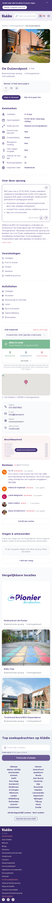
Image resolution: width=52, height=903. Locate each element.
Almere (38, 767)
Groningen (14, 790)
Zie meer (25, 361)
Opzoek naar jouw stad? (26, 819)
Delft (13, 778)
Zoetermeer (13, 807)
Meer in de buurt (11, 97)
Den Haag (13, 781)
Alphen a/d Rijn (14, 769)
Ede (38, 784)
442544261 (14, 429)
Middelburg (13, 799)
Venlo (38, 804)
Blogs (4, 846)
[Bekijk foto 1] (26, 46)
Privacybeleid (7, 873)
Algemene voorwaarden (12, 870)
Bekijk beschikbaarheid (26, 450)
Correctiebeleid (8, 866)
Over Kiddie (7, 840)
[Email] (13, 899)
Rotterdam (14, 801)
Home (4, 26)
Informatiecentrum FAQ (12, 853)
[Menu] (48, 16)
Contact (5, 860)
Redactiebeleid (8, 863)
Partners (5, 849)
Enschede (38, 787)
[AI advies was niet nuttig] (46, 218)
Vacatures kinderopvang (12, 893)
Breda (38, 775)
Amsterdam (13, 772)
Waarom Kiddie (8, 886)
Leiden (14, 796)
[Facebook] (3, 899)
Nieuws (5, 843)
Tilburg (38, 801)
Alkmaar (14, 767)
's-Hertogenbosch (16, 26)
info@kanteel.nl (16, 414)
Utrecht (13, 804)
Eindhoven (14, 787)
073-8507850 (15, 407)
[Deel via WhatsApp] (17, 88)
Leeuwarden (38, 793)
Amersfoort (38, 769)
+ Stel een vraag (26, 561)
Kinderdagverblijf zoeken (19, 813)
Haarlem (38, 790)
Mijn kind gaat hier (32, 97)
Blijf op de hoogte (40, 330)
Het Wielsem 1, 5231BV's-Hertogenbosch (21, 397)
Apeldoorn (38, 772)
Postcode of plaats (26, 758)
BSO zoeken (38, 813)
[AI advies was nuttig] (41, 218)
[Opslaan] (6, 88)
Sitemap (5, 876)
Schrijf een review (26, 521)
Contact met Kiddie (10, 890)
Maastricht (38, 796)
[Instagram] (8, 899)
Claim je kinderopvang (11, 883)
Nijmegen (38, 799)
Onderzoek (6, 856)
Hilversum (13, 793)
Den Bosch (38, 778)
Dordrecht (14, 784)
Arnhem (13, 775)
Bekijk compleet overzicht (14, 7)
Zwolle (38, 807)
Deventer (38, 781)
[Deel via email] (11, 88)
